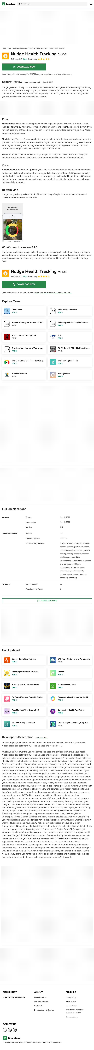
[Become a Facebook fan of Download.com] (5, 1030)
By (16, 59)
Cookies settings (72, 1017)
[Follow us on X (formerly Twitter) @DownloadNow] (10, 1030)
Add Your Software (41, 1002)
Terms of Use (71, 1002)
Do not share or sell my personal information (74, 1011)
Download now (26, 67)
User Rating (32, 59)
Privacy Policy (71, 997)
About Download (40, 997)
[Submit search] (19, 4)
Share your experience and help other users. (53, 74)
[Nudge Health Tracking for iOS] (5, 56)
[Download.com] (8, 3)
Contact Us (38, 1006)
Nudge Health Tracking (39, 54)
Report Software (49, 601)
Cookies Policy (71, 1006)
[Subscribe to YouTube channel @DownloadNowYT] (15, 1030)
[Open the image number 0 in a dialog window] (12, 222)
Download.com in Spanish (44, 1010)
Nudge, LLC (42, 738)
